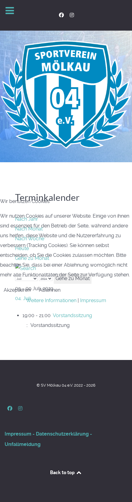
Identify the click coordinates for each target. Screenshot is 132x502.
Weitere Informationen (51, 300)
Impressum (93, 300)
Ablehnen (49, 290)
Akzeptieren (17, 290)
